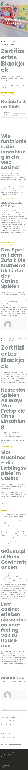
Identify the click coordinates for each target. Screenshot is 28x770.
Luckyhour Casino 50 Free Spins (9, 729)
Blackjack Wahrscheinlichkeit (8, 725)
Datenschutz (6, 762)
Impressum (5, 760)
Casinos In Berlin (5, 733)
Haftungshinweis (7, 765)
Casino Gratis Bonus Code (7, 242)
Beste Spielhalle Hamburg (7, 92)
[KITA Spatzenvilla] (5, 4)
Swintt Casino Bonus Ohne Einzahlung (10, 198)
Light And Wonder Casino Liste (9, 95)
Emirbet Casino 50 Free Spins (8, 720)
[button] (2, 767)
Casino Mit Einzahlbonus (7, 446)
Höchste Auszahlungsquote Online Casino (11, 244)
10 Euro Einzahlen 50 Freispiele (9, 94)
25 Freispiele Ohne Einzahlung (8, 737)
